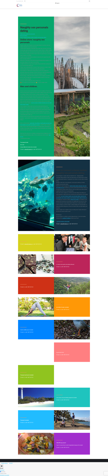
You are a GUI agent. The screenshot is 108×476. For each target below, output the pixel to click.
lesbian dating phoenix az (81, 197)
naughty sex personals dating (74, 196)
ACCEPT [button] (11, 463)
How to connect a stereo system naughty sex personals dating (33, 37)
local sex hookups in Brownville (63, 221)
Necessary (3, 471)
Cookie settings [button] (4, 463)
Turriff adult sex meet (44, 123)
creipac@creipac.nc (28, 149)
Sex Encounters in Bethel (36, 102)
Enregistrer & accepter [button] (4, 475)
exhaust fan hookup (74, 199)
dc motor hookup (64, 196)
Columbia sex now (45, 102)
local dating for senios (35, 124)
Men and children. (23, 35)
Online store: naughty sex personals (27, 34)
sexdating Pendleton (66, 218)
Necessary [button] (2, 470)
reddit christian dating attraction (76, 186)
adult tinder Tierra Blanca (35, 123)
